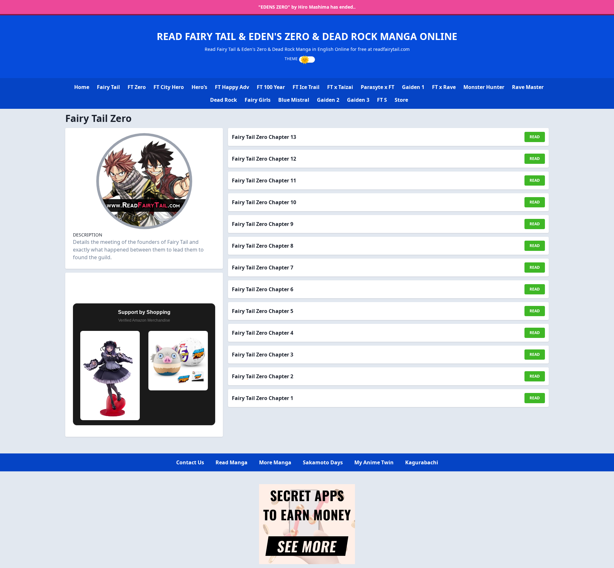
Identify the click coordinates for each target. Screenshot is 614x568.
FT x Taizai (340, 87)
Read (535, 137)
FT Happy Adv (232, 87)
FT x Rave (444, 87)
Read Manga (232, 462)
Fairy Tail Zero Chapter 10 (264, 202)
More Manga (275, 462)
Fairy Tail (108, 87)
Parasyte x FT (377, 87)
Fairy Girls (258, 99)
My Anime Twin (374, 462)
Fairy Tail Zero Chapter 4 (262, 332)
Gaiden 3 (358, 99)
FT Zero (137, 87)
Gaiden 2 (328, 99)
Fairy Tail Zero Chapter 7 (262, 267)
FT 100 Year (271, 87)
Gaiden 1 (413, 87)
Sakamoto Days (323, 462)
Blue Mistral (293, 99)
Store (401, 99)
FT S (382, 99)
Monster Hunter (483, 87)
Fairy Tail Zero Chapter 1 (262, 398)
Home (81, 87)
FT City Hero (169, 87)
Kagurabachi (421, 462)
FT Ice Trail (306, 87)
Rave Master (528, 87)
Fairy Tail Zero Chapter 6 (262, 289)
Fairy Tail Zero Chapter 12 (264, 158)
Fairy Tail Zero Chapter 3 (262, 354)
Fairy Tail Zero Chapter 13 (264, 136)
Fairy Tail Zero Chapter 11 (264, 180)
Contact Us (190, 462)
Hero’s (199, 87)
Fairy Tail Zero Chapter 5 (262, 311)
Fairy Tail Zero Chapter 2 (262, 376)
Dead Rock (223, 99)
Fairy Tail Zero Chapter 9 (262, 224)
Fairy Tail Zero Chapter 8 (262, 245)
